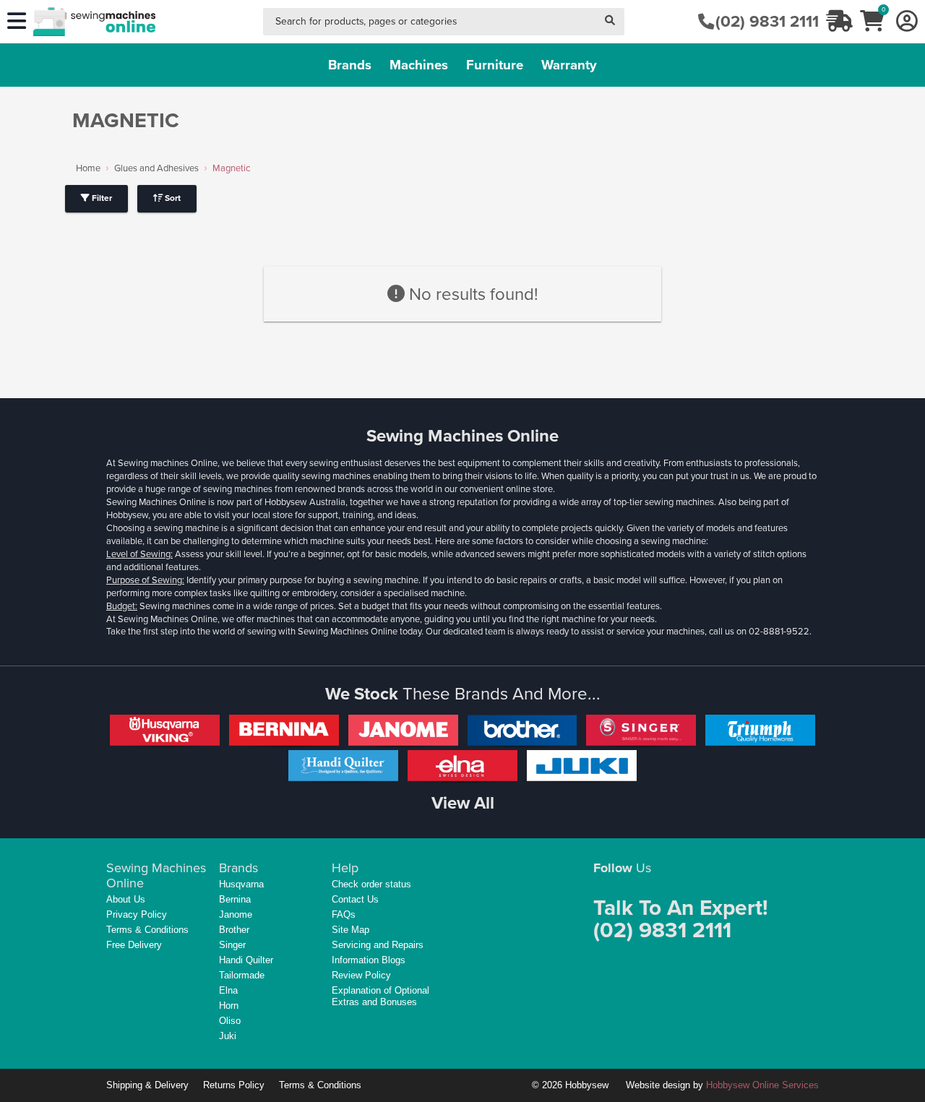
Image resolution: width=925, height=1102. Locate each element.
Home (88, 168)
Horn (228, 1005)
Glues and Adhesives (156, 168)
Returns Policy (233, 1085)
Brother (234, 929)
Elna (228, 990)
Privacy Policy (136, 914)
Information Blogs (368, 960)
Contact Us (355, 899)
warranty (569, 64)
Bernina (235, 899)
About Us (125, 899)
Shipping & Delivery (147, 1085)
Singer (232, 944)
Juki (227, 1035)
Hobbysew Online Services (762, 1085)
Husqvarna (241, 884)
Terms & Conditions (147, 929)
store (543, 489)
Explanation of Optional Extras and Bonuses (380, 996)
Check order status (371, 884)
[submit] (609, 22)
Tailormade (241, 975)
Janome (235, 914)
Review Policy (361, 975)
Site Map (350, 929)
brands (349, 64)
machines (419, 64)
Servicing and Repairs (377, 944)
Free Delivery (134, 944)
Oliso (230, 1020)
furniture (494, 64)
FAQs (344, 914)
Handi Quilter (246, 960)
